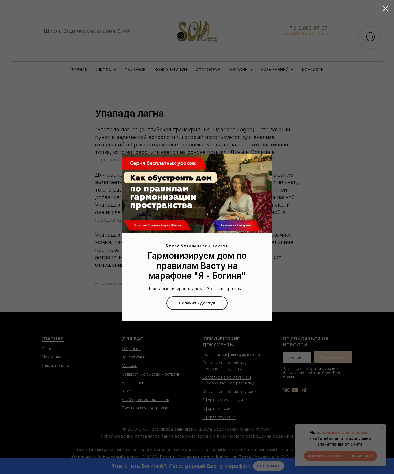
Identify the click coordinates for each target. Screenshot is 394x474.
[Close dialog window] (385, 8)
